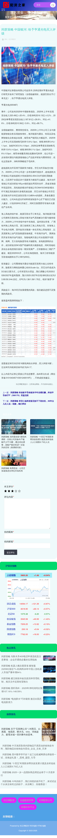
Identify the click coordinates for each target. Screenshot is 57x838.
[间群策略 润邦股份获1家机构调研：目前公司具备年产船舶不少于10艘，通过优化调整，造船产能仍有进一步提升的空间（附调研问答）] (13, 426)
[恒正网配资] (14, 4)
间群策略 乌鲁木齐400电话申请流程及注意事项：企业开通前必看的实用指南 (21, 658)
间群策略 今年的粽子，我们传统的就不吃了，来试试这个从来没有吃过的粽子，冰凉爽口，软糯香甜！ (28, 783)
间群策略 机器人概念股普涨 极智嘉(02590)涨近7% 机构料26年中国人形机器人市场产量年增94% (21, 669)
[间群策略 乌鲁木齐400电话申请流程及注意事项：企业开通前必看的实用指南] (49, 658)
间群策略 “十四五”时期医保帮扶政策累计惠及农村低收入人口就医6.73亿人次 (28, 765)
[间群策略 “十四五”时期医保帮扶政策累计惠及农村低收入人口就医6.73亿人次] (42, 426)
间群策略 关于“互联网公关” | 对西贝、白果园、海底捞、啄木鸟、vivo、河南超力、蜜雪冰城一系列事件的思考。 (20, 731)
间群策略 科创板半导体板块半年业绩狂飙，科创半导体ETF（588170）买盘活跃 (28, 394)
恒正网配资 (9, 800)
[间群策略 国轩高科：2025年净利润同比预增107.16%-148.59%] (49, 689)
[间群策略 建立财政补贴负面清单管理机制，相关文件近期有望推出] (49, 680)
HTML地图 (41, 825)
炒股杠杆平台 (27, 807)
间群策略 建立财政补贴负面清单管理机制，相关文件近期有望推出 (20, 680)
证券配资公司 (45, 800)
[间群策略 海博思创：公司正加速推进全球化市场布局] (13, 457)
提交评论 (11, 552)
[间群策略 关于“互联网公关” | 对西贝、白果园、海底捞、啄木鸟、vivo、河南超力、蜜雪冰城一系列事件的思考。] (49, 731)
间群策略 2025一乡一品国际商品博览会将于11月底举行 (28, 774)
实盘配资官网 (26, 800)
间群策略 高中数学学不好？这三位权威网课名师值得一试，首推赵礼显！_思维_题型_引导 (28, 756)
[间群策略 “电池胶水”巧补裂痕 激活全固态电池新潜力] (49, 700)
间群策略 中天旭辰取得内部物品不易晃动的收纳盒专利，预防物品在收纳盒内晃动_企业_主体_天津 (27, 747)
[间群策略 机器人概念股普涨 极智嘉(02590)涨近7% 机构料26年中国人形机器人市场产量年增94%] (49, 669)
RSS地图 (33, 825)
